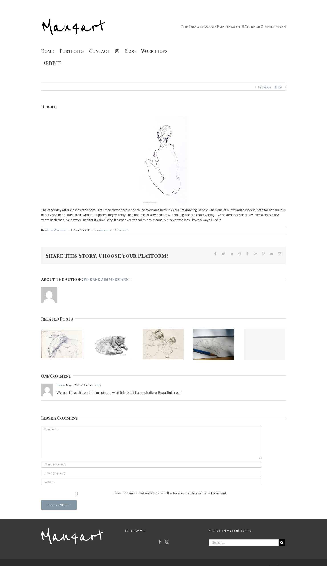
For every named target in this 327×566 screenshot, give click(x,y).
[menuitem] (50, 50)
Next (279, 87)
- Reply (97, 385)
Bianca (61, 385)
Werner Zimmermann (57, 230)
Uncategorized (103, 230)
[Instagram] (117, 50)
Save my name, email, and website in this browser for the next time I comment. (170, 493)
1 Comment (121, 230)
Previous (264, 87)
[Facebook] (160, 542)
